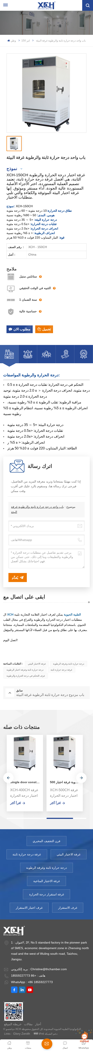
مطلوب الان (21, 329)
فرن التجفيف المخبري (46, 841)
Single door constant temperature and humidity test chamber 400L (26, 782)
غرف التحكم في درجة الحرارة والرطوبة (25, 675)
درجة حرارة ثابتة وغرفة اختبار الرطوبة (24, 669)
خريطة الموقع (13, 1024)
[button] (8, 778)
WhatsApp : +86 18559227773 (32, 982)
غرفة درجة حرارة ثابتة (61, 669)
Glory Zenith (21, 1033)
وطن (13, 40)
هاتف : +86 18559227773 (28, 975)
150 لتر (25, 40)
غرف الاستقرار (67, 907)
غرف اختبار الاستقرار (29, 907)
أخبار (38, 1024)
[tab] (9, 354)
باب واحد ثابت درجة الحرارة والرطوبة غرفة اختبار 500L (66, 782)
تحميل (46, 329)
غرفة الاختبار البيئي (37, 663)
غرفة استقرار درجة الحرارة (46, 894)
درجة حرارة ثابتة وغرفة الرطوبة (68, 663)
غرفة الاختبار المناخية (46, 881)
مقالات (28, 1024)
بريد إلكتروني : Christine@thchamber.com (39, 969)
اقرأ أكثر (15, 803)
